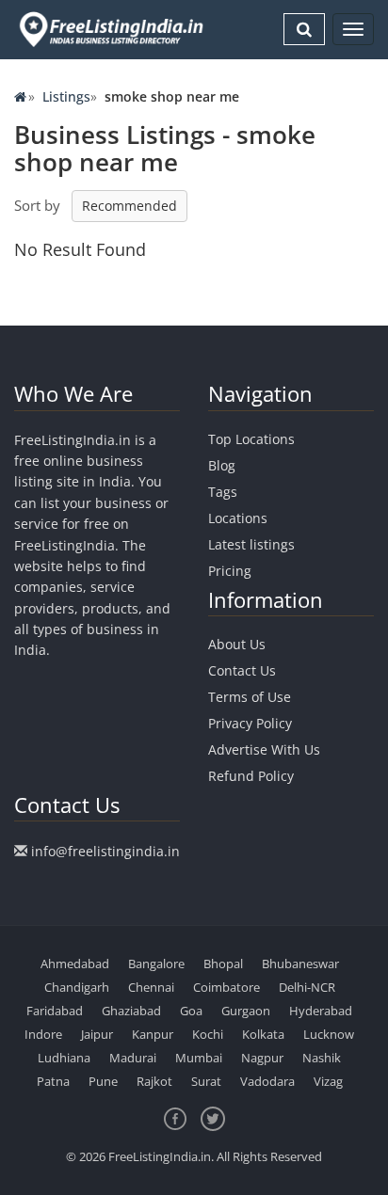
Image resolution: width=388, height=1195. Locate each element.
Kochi (207, 1034)
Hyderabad (320, 1010)
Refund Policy (251, 776)
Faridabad (54, 1010)
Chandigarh (76, 987)
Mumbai (198, 1057)
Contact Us (242, 670)
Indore (43, 1034)
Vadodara (267, 1081)
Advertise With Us (264, 749)
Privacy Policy (250, 723)
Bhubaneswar (300, 963)
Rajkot (154, 1081)
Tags (222, 492)
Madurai (132, 1057)
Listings (66, 96)
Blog (221, 465)
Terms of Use (249, 697)
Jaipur (97, 1034)
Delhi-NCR (307, 987)
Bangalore (156, 963)
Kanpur (152, 1034)
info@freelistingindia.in (105, 851)
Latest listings (251, 544)
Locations (237, 518)
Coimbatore (226, 987)
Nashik (321, 1057)
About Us (237, 644)
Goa (191, 1010)
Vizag (328, 1081)
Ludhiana (64, 1057)
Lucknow (328, 1034)
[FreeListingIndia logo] (112, 29)
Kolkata (263, 1034)
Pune (103, 1081)
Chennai (151, 987)
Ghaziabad (131, 1010)
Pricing (229, 571)
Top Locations (251, 439)
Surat (206, 1081)
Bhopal (223, 963)
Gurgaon (245, 1010)
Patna (53, 1081)
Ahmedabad (74, 963)
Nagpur (262, 1057)
